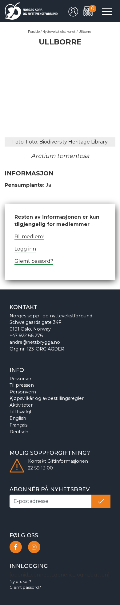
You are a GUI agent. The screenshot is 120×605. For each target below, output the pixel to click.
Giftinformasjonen (67, 461)
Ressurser (20, 378)
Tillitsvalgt (21, 412)
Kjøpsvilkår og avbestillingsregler (47, 398)
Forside (34, 32)
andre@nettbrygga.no (35, 342)
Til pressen (22, 385)
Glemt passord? (33, 261)
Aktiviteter (21, 405)
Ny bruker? (20, 581)
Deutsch (19, 432)
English (18, 418)
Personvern (23, 392)
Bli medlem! (29, 236)
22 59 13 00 (40, 468)
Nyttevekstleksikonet (58, 32)
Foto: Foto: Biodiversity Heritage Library (60, 142)
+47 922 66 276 (26, 335)
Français (18, 425)
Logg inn (25, 249)
